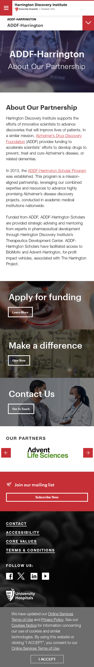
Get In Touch (21, 408)
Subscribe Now (47, 497)
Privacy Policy (52, 619)
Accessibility (23, 533)
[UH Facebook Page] (9, 577)
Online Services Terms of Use (35, 648)
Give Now (19, 360)
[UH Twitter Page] (21, 577)
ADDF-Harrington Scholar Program (57, 170)
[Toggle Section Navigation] (88, 22)
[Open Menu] (6, 8)
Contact (16, 524)
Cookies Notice (24, 625)
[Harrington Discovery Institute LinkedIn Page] (34, 577)
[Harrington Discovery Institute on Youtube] (45, 577)
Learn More (20, 312)
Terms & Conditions (30, 550)
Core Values (21, 542)
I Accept (47, 659)
